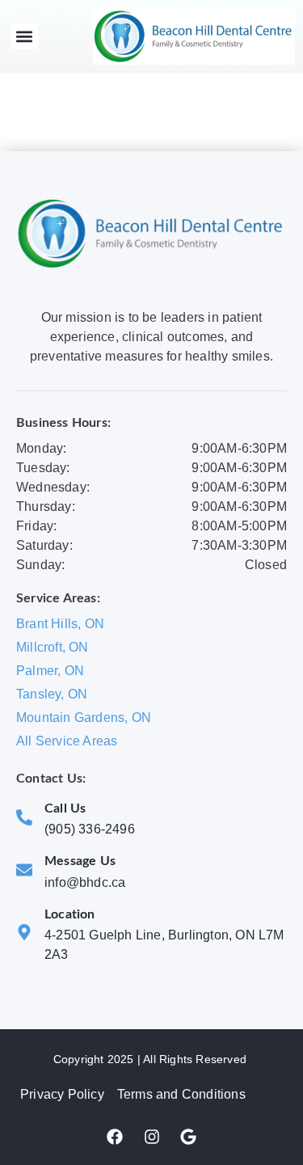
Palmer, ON (50, 670)
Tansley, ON (51, 694)
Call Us (65, 808)
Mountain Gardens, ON (83, 717)
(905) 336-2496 (89, 829)
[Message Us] (24, 870)
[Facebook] (115, 1137)
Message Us (80, 861)
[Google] (188, 1137)
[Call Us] (24, 817)
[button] (24, 36)
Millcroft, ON (52, 647)
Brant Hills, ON (60, 624)
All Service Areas (66, 741)
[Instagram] (152, 1137)
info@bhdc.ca (84, 882)
